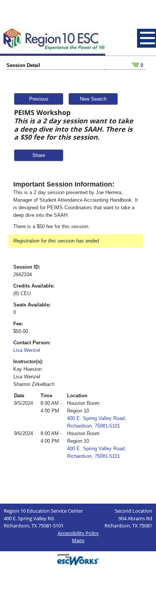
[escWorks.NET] (78, 558)
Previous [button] (38, 99)
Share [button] (38, 155)
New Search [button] (93, 99)
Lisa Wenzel (26, 350)
